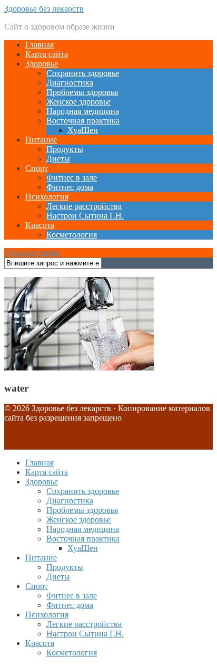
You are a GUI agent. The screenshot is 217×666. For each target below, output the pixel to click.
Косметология (71, 234)
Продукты (64, 149)
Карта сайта (46, 54)
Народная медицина (82, 111)
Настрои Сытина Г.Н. (85, 215)
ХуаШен (82, 130)
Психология (46, 196)
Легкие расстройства (84, 206)
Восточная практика (83, 120)
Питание (41, 139)
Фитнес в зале (71, 177)
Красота (39, 225)
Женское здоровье (78, 101)
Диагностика (69, 82)
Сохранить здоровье (82, 73)
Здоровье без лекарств (44, 8)
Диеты (58, 158)
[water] (79, 367)
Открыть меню (32, 252)
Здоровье (41, 63)
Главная (39, 44)
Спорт (36, 168)
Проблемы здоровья (82, 92)
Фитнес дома (69, 187)
